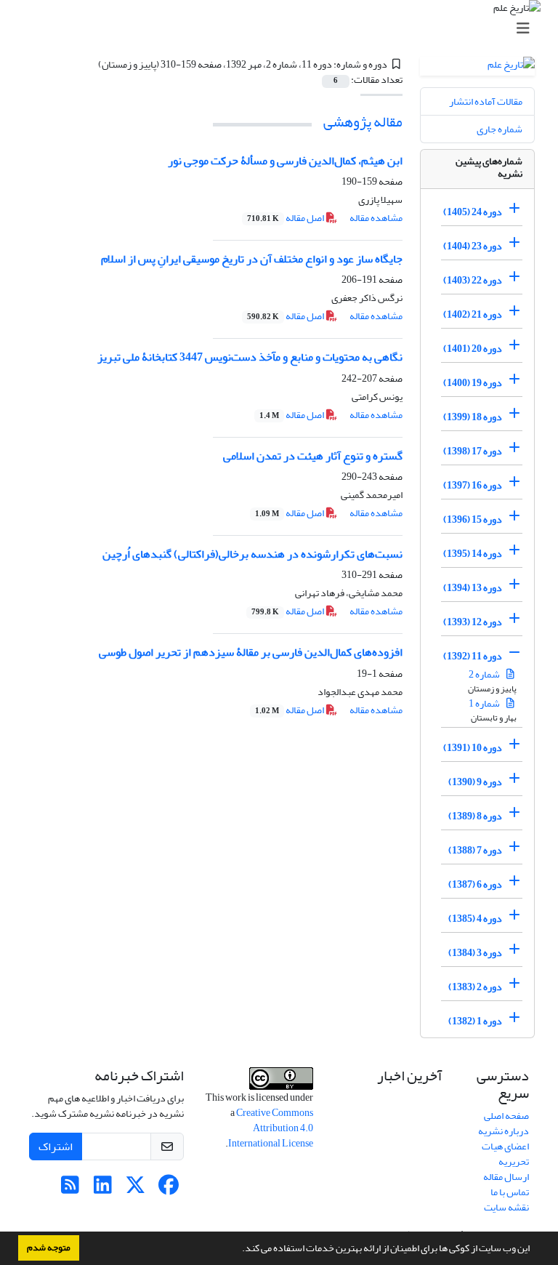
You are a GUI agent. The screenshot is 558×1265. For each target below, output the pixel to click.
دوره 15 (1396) (472, 519)
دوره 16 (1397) (472, 485)
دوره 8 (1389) (475, 816)
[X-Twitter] (135, 1189)
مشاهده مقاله (376, 218)
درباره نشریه (503, 1131)
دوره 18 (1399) (472, 417)
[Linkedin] (102, 1189)
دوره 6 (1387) (475, 884)
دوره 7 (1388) (475, 850)
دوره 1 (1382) (475, 1021)
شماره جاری (499, 129)
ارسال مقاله (506, 1176)
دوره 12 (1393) (472, 622)
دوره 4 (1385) (475, 918)
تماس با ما (509, 1192)
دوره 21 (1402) (472, 314)
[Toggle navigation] (283, 28)
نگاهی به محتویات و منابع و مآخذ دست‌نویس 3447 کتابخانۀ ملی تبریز (250, 357)
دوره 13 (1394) (472, 588)
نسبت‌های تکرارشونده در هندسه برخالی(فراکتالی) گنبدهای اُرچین (252, 554)
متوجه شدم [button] (48, 1247)
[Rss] (70, 1189)
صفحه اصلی (506, 1115)
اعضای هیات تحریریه (505, 1153)
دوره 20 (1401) (472, 348)
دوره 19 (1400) (472, 383)
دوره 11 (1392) (472, 656)
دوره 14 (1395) (472, 553)
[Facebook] (168, 1189)
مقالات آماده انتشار (485, 101)
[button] (238, 1250)
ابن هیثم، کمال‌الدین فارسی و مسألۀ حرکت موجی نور (285, 161)
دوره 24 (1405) (472, 212)
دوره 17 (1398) (472, 451)
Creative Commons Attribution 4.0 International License (270, 1128)
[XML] (89, 64)
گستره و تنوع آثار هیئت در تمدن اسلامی (313, 456)
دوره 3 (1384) (475, 953)
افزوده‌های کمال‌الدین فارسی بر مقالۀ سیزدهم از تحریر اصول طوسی (251, 652)
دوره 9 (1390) (475, 782)
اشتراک (56, 1146)
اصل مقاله (286, 218)
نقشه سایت (506, 1207)
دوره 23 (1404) (472, 246)
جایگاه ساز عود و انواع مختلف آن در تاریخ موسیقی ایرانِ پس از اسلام (252, 259)
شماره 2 (485, 674)
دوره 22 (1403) (472, 280)
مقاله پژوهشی (363, 122)
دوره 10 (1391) (472, 748)
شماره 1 (485, 703)
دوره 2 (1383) (475, 987)
